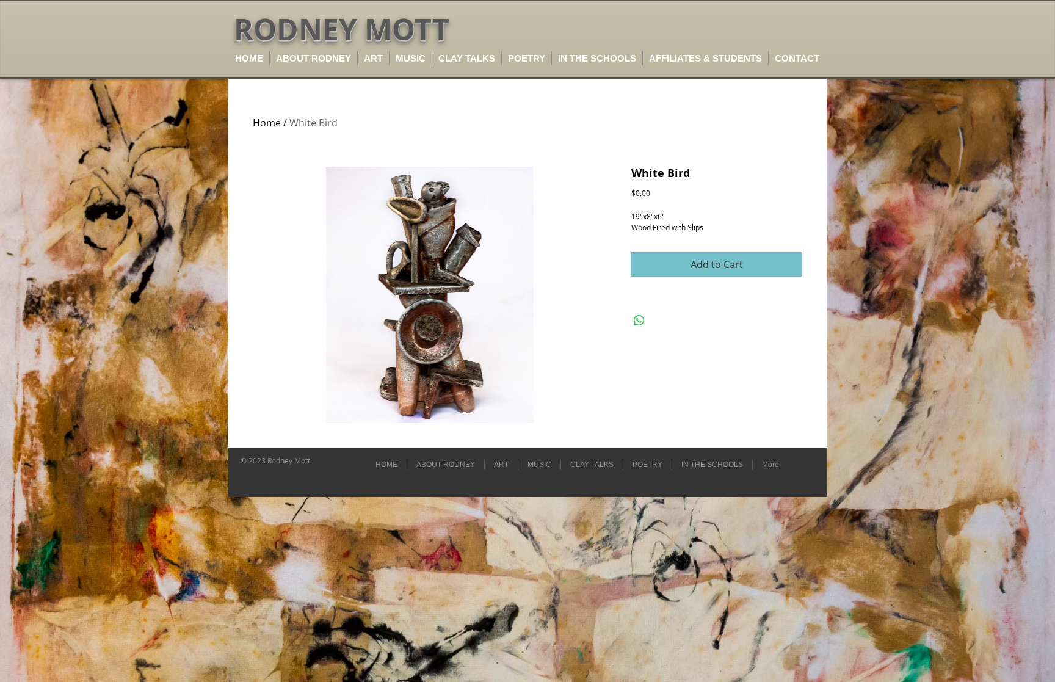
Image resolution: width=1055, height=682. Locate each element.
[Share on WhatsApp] (639, 320)
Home (267, 122)
